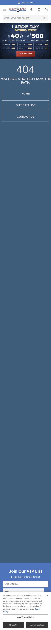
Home (25, 93)
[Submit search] (44, 18)
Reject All (13, 625)
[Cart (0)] (46, 9)
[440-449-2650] (39, 9)
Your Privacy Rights (25, 617)
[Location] (31, 9)
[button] (4, 9)
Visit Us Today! (27, 2)
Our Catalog (25, 105)
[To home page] (18, 9)
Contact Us (25, 116)
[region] (25, 611)
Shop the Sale (25, 54)
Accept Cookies (37, 625)
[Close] (48, 595)
